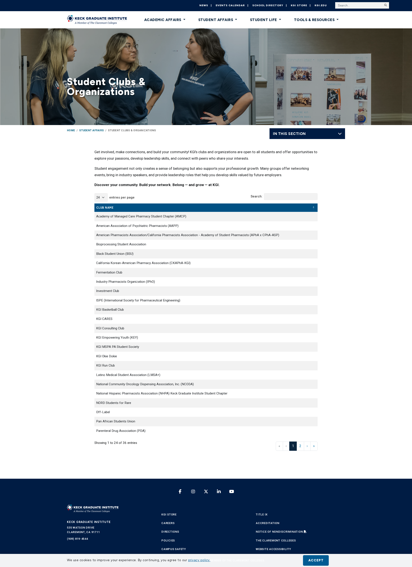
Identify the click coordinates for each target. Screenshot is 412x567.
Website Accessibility (273, 549)
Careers (167, 523)
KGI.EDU (321, 5)
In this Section (289, 133)
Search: (256, 196)
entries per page (122, 197)
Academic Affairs (163, 20)
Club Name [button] (105, 207)
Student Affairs (216, 20)
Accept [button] (316, 560)
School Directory (267, 5)
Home (71, 130)
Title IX (262, 514)
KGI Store (299, 5)
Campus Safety (173, 549)
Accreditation (267, 523)
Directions (170, 531)
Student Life (264, 20)
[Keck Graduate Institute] (97, 19)
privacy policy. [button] (199, 560)
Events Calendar (230, 5)
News (203, 5)
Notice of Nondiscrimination (279, 531)
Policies (168, 540)
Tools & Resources (315, 20)
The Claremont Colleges (276, 540)
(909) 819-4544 (77, 538)
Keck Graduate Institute (89, 522)
